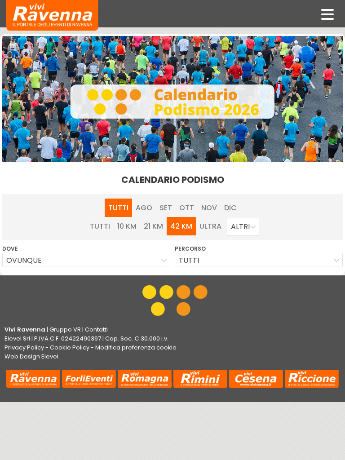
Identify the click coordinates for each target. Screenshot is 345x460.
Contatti (96, 329)
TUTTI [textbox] (189, 260)
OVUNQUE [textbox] (24, 260)
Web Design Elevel (31, 356)
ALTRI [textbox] (240, 226)
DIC (230, 208)
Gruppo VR (65, 329)
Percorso (190, 248)
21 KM (153, 226)
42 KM (181, 226)
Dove (10, 248)
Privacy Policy (24, 347)
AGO (144, 208)
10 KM (127, 226)
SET (165, 208)
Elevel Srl (17, 338)
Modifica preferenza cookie (136, 347)
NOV (209, 208)
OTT (186, 208)
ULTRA (210, 226)
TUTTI (118, 208)
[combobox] (243, 227)
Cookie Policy (69, 347)
